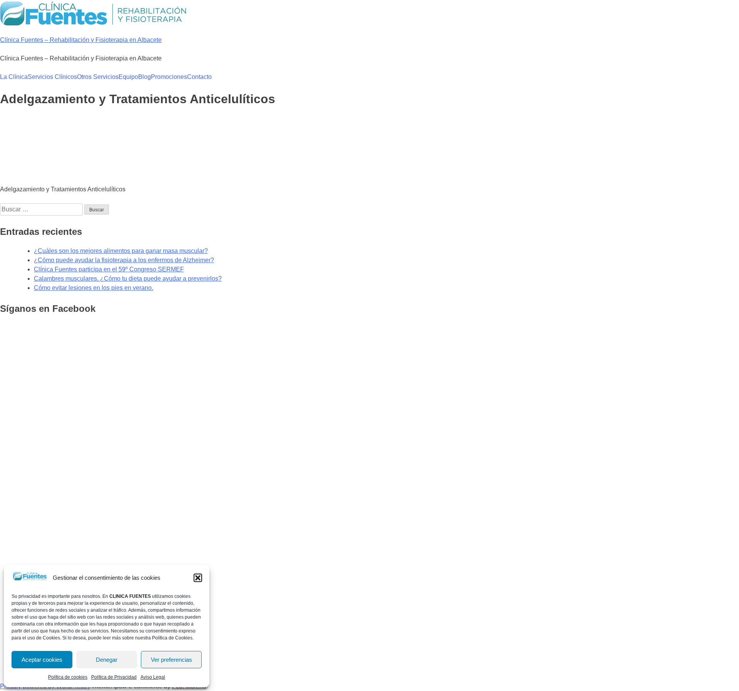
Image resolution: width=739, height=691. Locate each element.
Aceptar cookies (42, 659)
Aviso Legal (152, 677)
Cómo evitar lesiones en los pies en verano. (93, 287)
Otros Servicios (98, 77)
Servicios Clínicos (52, 77)
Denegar (106, 659)
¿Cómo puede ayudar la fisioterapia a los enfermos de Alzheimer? (124, 260)
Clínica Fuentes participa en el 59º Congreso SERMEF (109, 269)
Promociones (169, 77)
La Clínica (14, 77)
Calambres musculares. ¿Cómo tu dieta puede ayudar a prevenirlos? (128, 278)
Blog (144, 77)
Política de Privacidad (114, 677)
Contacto (199, 77)
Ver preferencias (171, 659)
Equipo (128, 77)
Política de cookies (67, 677)
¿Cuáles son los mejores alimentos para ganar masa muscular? (121, 251)
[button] (198, 578)
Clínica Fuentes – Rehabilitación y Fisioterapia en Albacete (81, 40)
